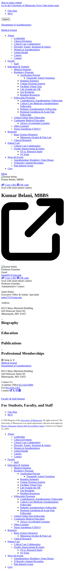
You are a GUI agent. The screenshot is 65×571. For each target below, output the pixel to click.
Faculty (11, 459)
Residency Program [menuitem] (23, 72)
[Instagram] (17, 390)
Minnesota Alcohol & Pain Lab (35, 536)
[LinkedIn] (19, 390)
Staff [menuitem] (16, 63)
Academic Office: (10, 385)
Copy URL (10, 185)
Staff (16, 462)
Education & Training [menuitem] (18, 66)
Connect (5, 390)
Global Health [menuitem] (21, 52)
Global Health (21, 451)
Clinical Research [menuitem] (22, 140)
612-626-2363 (13, 387)
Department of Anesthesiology (16, 24)
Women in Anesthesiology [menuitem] (27, 49)
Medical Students (22, 468)
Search (6, 19)
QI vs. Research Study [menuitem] (31, 151)
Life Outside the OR (30, 487)
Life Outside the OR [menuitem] (30, 89)
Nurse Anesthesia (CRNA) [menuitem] (27, 129)
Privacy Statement (9, 426)
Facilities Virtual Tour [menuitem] (31, 86)
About (11, 434)
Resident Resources (30, 493)
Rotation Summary (29, 479)
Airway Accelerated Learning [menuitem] (35, 123)
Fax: (3, 387)
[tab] (32, 321)
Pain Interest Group (23, 564)
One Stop (12, 10)
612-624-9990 (26, 385)
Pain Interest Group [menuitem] (23, 165)
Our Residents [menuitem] (27, 92)
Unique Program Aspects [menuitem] (32, 83)
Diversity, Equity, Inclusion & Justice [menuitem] (32, 46)
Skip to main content (11, 2)
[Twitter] (13, 390)
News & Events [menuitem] (15, 157)
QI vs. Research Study (31, 550)
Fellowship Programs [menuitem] (24, 97)
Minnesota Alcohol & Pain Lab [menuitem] (35, 137)
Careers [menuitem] (17, 55)
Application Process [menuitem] (30, 75)
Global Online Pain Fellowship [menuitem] (29, 117)
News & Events (15, 555)
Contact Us (6, 382)
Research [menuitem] (12, 131)
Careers (17, 453)
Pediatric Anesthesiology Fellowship (38, 507)
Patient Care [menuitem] (14, 143)
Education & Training (18, 465)
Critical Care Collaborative (27, 442)
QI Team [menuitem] (24, 154)
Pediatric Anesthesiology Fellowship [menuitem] (38, 109)
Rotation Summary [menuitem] (29, 80)
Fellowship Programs (24, 496)
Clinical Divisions (23, 439)
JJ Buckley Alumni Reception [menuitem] (29, 163)
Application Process (30, 473)
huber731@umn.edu (11, 297)
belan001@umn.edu (11, 275)
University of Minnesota (31, 420)
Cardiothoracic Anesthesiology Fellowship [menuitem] (41, 100)
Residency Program (23, 470)
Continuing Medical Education (29, 519)
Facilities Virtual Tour (31, 485)
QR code (24, 185)
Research (12, 530)
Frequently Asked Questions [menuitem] (41, 78)
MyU (10, 13)
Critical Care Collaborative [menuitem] (27, 44)
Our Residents (27, 490)
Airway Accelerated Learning (35, 521)
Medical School (9, 30)
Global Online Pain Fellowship (29, 516)
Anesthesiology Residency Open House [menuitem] (34, 160)
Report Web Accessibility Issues (30, 426)
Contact (18, 456)
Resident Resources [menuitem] (30, 95)
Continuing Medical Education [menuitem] (29, 120)
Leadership (19, 436)
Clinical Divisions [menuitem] (23, 41)
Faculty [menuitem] (11, 61)
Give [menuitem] (10, 168)
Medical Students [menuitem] (22, 69)
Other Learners (21, 524)
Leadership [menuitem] (19, 38)
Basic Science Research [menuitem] (26, 134)
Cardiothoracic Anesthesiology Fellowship (41, 499)
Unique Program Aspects (32, 482)
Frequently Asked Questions (41, 476)
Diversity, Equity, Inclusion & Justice (32, 445)
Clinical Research (22, 538)
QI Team (24, 553)
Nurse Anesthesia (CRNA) (27, 527)
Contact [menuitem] (18, 58)
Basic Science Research (26, 533)
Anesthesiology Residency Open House (34, 558)
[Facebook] (11, 390)
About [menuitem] (11, 35)
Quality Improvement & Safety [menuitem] (29, 148)
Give (10, 567)
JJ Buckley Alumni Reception (29, 561)
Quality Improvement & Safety (29, 547)
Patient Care (14, 541)
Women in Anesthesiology (27, 448)
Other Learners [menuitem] (21, 126)
